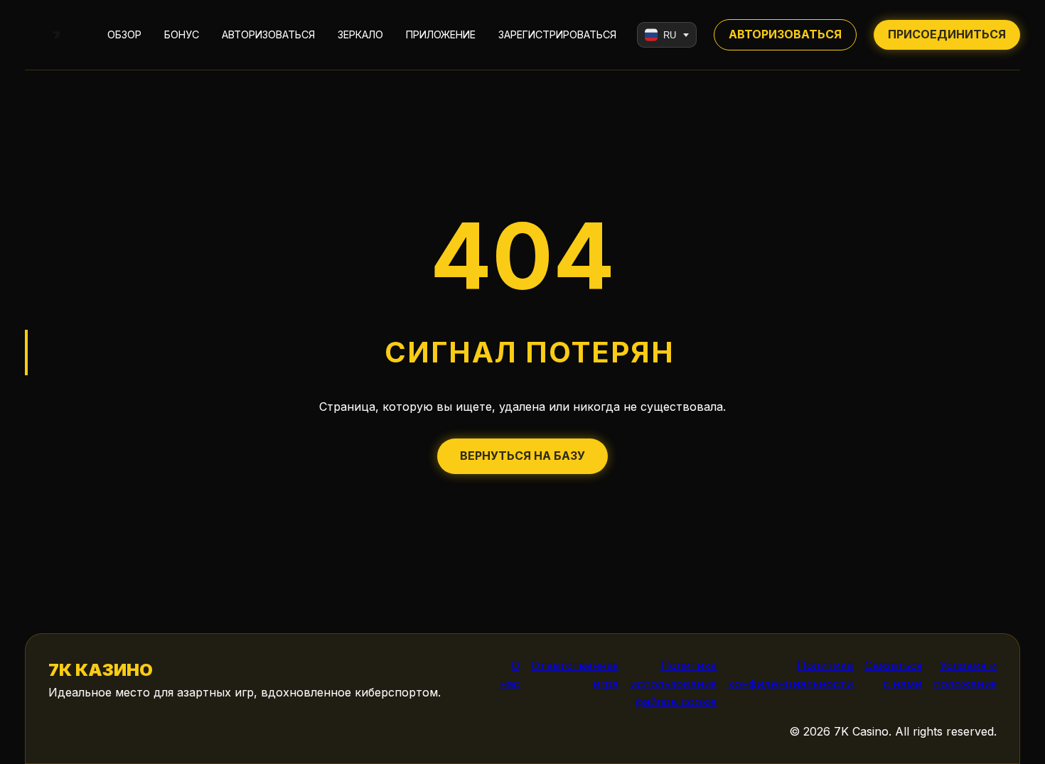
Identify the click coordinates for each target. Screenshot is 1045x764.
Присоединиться (947, 34)
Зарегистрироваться (557, 34)
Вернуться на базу (522, 455)
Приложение (441, 34)
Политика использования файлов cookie (673, 683)
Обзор (124, 34)
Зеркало (360, 34)
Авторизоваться (268, 34)
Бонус (181, 34)
